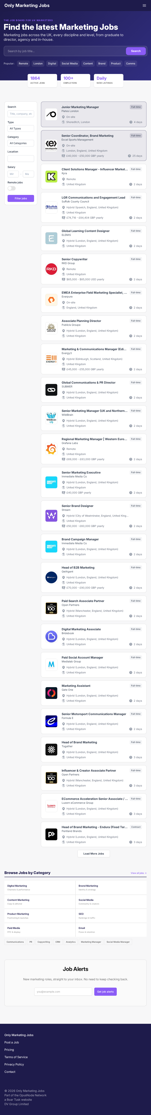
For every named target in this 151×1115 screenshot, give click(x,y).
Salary (11, 166)
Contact (9, 1072)
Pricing (9, 1049)
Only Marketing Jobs (27, 5)
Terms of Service (16, 1057)
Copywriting (44, 942)
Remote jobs (15, 182)
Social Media (70, 63)
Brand (102, 63)
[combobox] (21, 158)
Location (13, 151)
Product (116, 63)
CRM (57, 942)
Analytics (71, 942)
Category (13, 136)
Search (136, 51)
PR (30, 942)
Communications (15, 942)
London (38, 63)
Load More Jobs (93, 853)
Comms (130, 63)
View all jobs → (139, 873)
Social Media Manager (118, 942)
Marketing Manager (91, 942)
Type (11, 122)
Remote (23, 63)
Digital (52, 63)
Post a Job (11, 1042)
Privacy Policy (14, 1064)
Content (88, 63)
